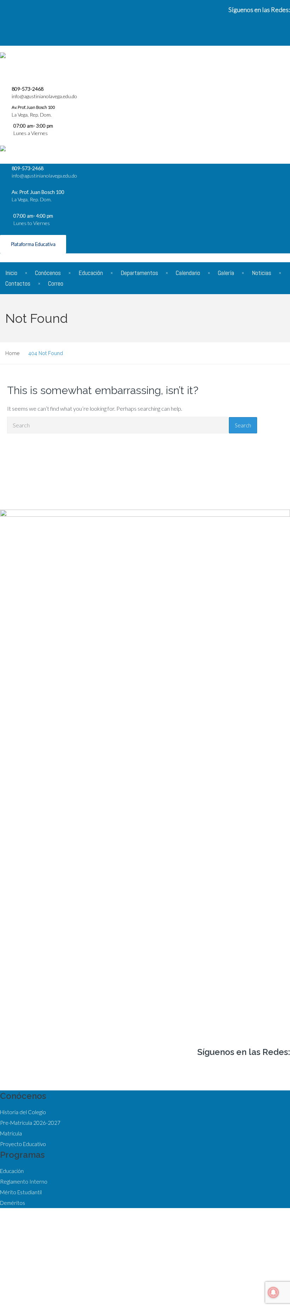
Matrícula (11, 1133)
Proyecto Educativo (23, 1144)
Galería (226, 273)
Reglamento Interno (23, 1181)
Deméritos (12, 1203)
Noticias (261, 273)
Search (243, 425)
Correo (55, 283)
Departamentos (139, 273)
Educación (91, 273)
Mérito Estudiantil (21, 1192)
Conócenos (48, 273)
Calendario (188, 273)
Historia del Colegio (23, 1112)
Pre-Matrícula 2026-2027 (30, 1122)
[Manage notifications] (273, 1292)
